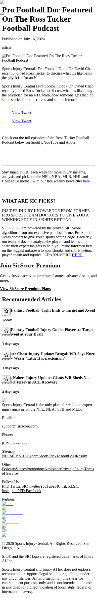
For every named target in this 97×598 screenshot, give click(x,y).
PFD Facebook (29, 491)
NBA (22, 456)
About (63, 456)
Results (81, 456)
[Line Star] (11, 508)
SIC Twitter (31, 486)
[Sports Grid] (13, 526)
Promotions (36, 469)
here (86, 181)
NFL (6, 456)
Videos (21, 469)
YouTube (47, 486)
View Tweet (21, 112)
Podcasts (9, 469)
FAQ (72, 456)
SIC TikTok (63, 486)
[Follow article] (6, 311)
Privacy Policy (72, 469)
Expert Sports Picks (42, 456)
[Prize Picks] (12, 513)
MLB (14, 456)
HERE (77, 255)
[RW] (7, 517)
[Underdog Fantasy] (18, 535)
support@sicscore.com (20, 426)
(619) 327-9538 (14, 443)
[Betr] (7, 504)
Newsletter (53, 469)
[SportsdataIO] (14, 530)
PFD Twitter (12, 486)
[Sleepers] (10, 521)
